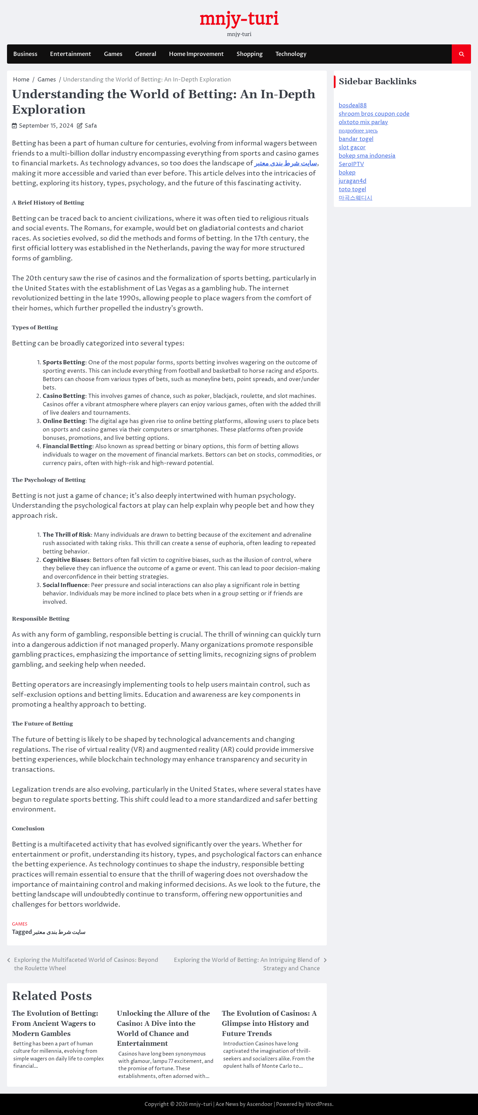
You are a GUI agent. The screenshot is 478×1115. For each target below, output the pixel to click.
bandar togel (356, 139)
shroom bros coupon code (374, 114)
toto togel (352, 189)
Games (113, 54)
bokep (347, 173)
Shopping (250, 54)
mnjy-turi (239, 18)
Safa (91, 126)
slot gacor (352, 147)
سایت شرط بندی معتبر (59, 932)
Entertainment (70, 54)
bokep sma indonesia (367, 156)
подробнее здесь (358, 131)
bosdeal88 (353, 105)
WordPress (318, 1104)
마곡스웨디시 (355, 198)
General (145, 54)
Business (25, 54)
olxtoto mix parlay (363, 122)
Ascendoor (260, 1104)
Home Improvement (196, 54)
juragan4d (352, 181)
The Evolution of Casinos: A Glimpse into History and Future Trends (269, 1023)
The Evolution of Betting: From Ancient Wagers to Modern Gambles (55, 1023)
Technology (291, 54)
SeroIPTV (351, 164)
